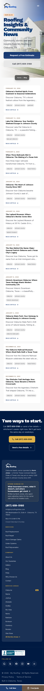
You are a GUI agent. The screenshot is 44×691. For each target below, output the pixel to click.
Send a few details (20, 447)
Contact (8, 581)
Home (19, 77)
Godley (8, 606)
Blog (7, 569)
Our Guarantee (11, 561)
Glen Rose (9, 633)
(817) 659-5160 (15, 505)
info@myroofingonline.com (15, 509)
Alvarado (9, 602)
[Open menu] (38, 6)
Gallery (8, 565)
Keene (8, 594)
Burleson (9, 621)
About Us (9, 557)
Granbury (9, 625)
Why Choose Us (11, 577)
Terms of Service (24, 677)
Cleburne (9, 590)
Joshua (8, 598)
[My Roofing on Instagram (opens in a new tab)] (22, 663)
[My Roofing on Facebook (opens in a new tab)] (16, 663)
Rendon (8, 629)
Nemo (8, 614)
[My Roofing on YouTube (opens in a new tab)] (28, 663)
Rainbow (9, 617)
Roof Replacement (12, 532)
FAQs (7, 573)
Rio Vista (9, 610)
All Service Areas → (13, 637)
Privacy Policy (8, 677)
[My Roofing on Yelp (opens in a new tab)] (10, 663)
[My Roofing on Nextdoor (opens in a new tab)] (34, 663)
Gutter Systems (11, 543)
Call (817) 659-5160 (22, 64)
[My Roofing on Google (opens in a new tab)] (4, 663)
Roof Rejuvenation (12, 547)
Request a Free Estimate (22, 55)
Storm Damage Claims (13, 539)
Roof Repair (10, 535)
